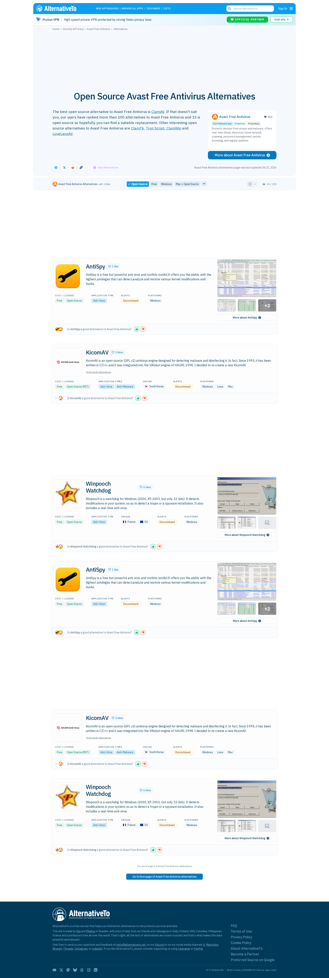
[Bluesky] (75, 970)
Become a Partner (245, 954)
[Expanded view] (250, 184)
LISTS (166, 8)
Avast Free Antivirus (234, 116)
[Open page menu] (291, 8)
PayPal (198, 948)
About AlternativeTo (247, 948)
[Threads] (82, 970)
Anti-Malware (125, 386)
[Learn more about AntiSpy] (68, 276)
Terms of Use (241, 931)
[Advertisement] (164, 58)
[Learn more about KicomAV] (68, 362)
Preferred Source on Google (253, 960)
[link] (164, 877)
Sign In (282, 8)
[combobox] (250, 8)
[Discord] (54, 970)
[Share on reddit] (72, 167)
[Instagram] (89, 970)
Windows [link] (166, 184)
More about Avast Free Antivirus (240, 155)
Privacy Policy (241, 937)
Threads (68, 948)
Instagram (81, 948)
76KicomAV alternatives (98, 372)
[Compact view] (254, 184)
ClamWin (173, 128)
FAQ (234, 925)
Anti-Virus (99, 300)
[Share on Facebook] (56, 167)
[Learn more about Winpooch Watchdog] (68, 493)
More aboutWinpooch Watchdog (245, 535)
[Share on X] (64, 167)
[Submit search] (229, 8)
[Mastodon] (68, 970)
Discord (159, 944)
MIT (85, 386)
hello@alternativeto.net (131, 944)
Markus (90, 931)
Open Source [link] (139, 184)
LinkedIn (97, 948)
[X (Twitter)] (61, 970)
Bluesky (57, 948)
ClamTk (137, 128)
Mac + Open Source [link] (187, 184)
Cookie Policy (241, 943)
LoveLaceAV (63, 133)
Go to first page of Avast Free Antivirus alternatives (164, 876)
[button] (113, 266)
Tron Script (155, 128)
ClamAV (157, 111)
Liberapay (184, 948)
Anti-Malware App (222, 123)
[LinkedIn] (95, 970)
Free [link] (154, 184)
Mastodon (212, 944)
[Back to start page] (61, 8)
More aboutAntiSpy (245, 317)
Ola (78, 931)
